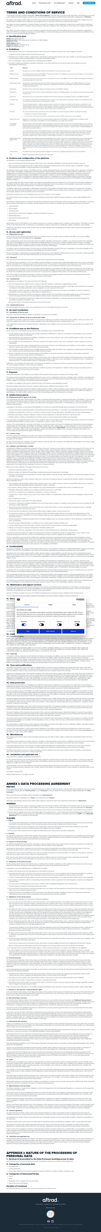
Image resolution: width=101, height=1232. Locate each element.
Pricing (71, 3)
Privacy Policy (39, 1204)
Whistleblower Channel (59, 1204)
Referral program (50, 1208)
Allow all (73, 631)
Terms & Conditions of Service (43, 1224)
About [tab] (74, 604)
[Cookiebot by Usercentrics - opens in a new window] (77, 599)
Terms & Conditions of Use (60, 1224)
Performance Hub (44, 3)
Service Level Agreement (75, 1224)
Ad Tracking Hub (59, 3)
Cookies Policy (48, 1204)
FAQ (78, 3)
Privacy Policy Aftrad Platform (26, 1224)
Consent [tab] (26, 604)
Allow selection (50, 631)
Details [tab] (50, 604)
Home (34, 3)
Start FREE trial (89, 3)
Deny (27, 631)
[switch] (41, 625)
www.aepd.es (87, 730)
